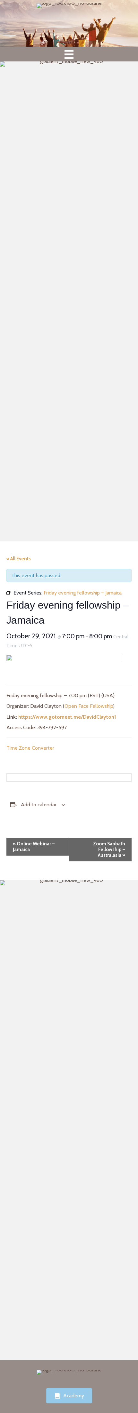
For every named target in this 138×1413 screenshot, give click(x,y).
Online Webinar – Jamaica (34, 846)
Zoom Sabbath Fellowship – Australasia (109, 849)
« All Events (18, 559)
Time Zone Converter (30, 748)
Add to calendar (38, 805)
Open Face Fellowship (89, 706)
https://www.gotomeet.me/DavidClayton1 (67, 717)
